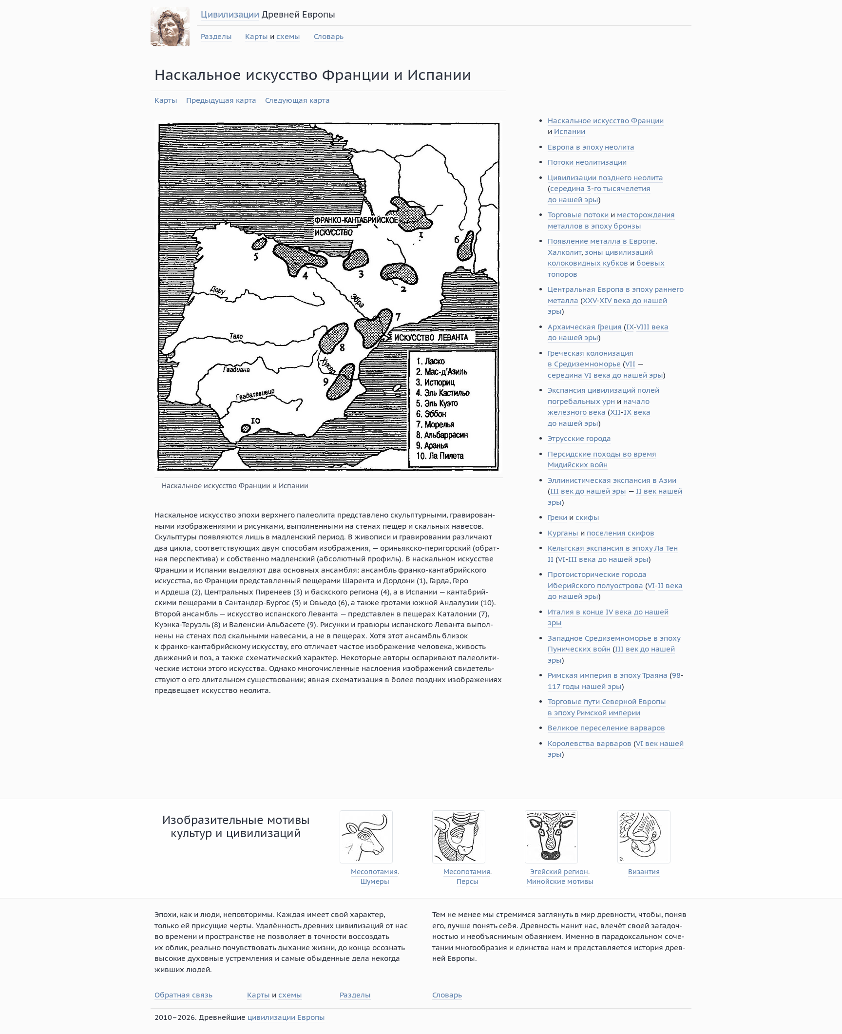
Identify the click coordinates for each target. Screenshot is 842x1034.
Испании (569, 131)
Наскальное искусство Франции (606, 120)
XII (615, 412)
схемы (288, 36)
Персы (467, 882)
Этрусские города (579, 438)
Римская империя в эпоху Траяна (608, 675)
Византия (644, 872)
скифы (587, 517)
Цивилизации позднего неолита (605, 177)
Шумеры (375, 882)
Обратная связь (183, 994)
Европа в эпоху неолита (591, 147)
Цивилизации (230, 14)
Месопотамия (374, 872)
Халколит (564, 252)
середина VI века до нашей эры (605, 375)
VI (561, 559)
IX (629, 326)
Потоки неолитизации (587, 162)
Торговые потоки (578, 214)
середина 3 (570, 188)
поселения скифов (620, 532)
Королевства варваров (590, 743)
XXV (589, 300)
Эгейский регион (559, 872)
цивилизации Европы (286, 1017)
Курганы (563, 532)
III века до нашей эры (608, 559)
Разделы (216, 36)
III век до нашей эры (588, 491)
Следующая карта (297, 100)
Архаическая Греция (585, 326)
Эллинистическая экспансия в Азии (612, 480)
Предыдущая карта (221, 100)
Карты (256, 36)
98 (676, 675)
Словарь (329, 36)
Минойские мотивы (559, 882)
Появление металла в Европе (601, 241)
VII (630, 363)
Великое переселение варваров (606, 727)
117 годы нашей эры (585, 686)
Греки (557, 517)
